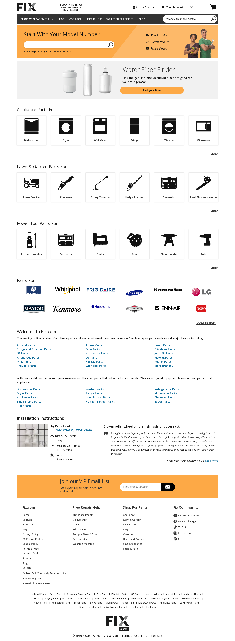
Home (25, 515)
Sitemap (27, 558)
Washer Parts (95, 389)
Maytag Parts (163, 357)
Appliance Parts (27, 397)
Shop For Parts (135, 507)
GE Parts (22, 353)
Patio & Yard (130, 548)
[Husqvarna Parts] (101, 306)
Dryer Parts (24, 393)
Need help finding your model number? (47, 51)
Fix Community (186, 507)
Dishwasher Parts (28, 389)
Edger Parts (162, 401)
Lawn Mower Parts (98, 397)
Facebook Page (187, 521)
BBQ (125, 529)
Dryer (76, 524)
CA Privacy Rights (32, 539)
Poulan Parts (163, 362)
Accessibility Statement (36, 583)
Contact (75, 19)
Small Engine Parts (29, 401)
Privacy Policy (30, 534)
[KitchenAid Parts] (168, 289)
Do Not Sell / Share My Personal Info (42, 573)
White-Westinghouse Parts (164, 598)
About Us (27, 524)
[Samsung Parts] (134, 292)
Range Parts (94, 393)
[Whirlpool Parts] (67, 290)
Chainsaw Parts (164, 397)
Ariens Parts (94, 345)
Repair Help (94, 19)
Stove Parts (96, 602)
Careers (26, 567)
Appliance (129, 515)
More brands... (164, 366)
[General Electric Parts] (33, 290)
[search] (214, 18)
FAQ (61, 19)
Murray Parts (94, 362)
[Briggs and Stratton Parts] (134, 308)
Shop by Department (35, 19)
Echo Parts (93, 349)
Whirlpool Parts (96, 366)
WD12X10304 (84, 430)
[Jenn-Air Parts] (168, 308)
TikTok (182, 527)
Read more (211, 460)
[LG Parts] (201, 292)
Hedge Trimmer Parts (100, 401)
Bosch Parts (162, 345)
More (214, 154)
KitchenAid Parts (28, 357)
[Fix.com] (28, 7)
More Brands (206, 323)
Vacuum (128, 534)
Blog (142, 19)
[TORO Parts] (201, 308)
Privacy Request (31, 578)
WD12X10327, (65, 430)
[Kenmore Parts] (67, 308)
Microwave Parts (165, 393)
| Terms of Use (129, 636)
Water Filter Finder (119, 19)
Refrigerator (80, 539)
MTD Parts (24, 362)
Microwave (79, 529)
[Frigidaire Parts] (101, 290)
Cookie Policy (30, 543)
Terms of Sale (30, 553)
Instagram (184, 533)
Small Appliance (132, 543)
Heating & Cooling (134, 539)
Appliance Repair (83, 515)
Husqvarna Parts (97, 353)
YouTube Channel (188, 515)
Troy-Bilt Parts (27, 366)
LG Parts (91, 357)
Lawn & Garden (132, 519)
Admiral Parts (26, 345)
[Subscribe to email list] (168, 487)
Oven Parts (112, 602)
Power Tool (129, 524)
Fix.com (28, 507)
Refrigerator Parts (166, 389)
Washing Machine (83, 543)
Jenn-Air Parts (163, 353)
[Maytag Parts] (33, 308)
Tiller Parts (24, 406)
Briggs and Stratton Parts (34, 349)
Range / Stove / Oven (85, 534)
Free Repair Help (86, 507)
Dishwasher (80, 519)
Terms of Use (30, 548)
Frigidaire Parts (164, 349)
